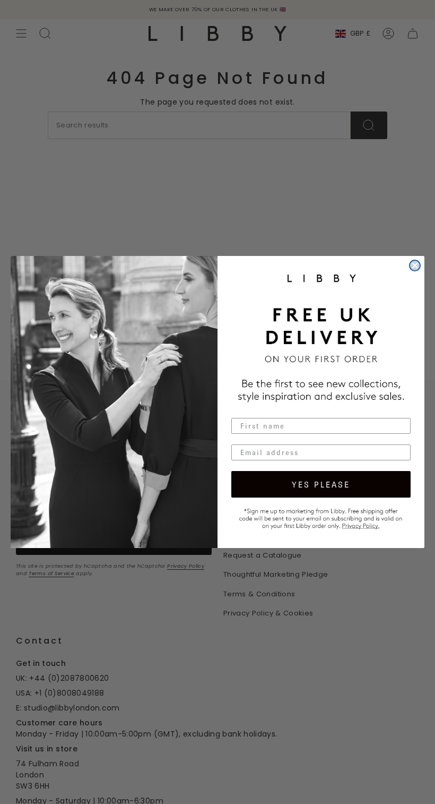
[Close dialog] (415, 265)
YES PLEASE (321, 484)
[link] (321, 517)
